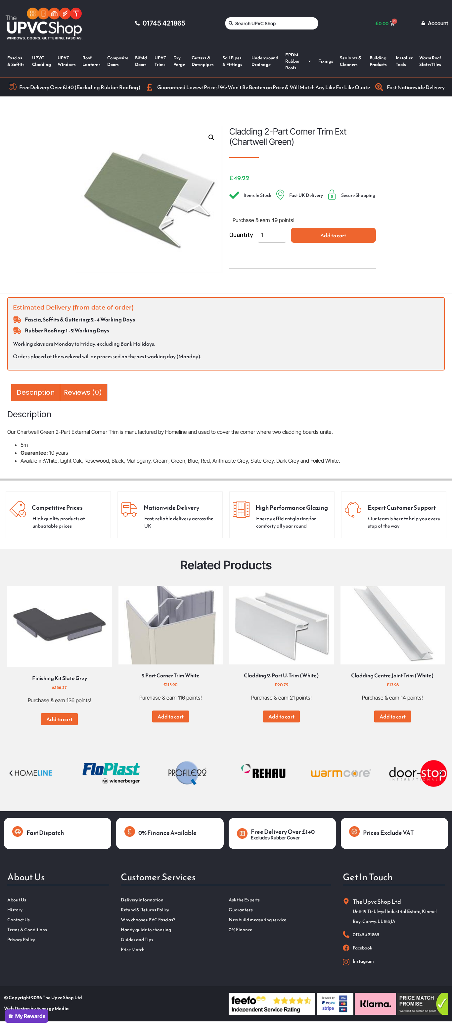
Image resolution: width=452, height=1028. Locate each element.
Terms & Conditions (27, 930)
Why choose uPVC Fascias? (148, 920)
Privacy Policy (21, 940)
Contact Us (18, 920)
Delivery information (142, 900)
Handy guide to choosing (146, 930)
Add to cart (333, 235)
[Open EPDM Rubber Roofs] (309, 61)
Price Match (133, 949)
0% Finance (240, 930)
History (15, 910)
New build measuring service (257, 920)
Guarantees (241, 910)
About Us (16, 900)
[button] (211, 137)
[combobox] (271, 23)
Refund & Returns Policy (145, 910)
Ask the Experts (244, 900)
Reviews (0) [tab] (83, 392)
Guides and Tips (137, 940)
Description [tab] (36, 392)
